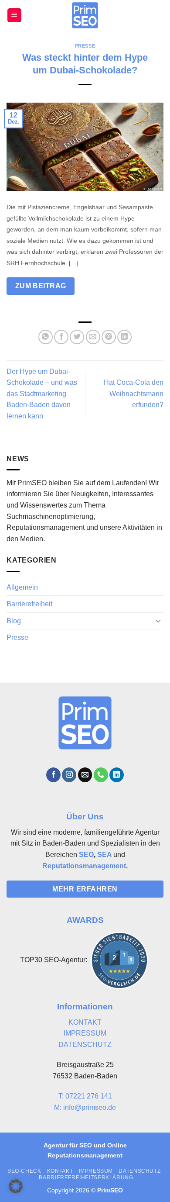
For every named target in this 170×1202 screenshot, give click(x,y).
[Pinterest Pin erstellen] (109, 337)
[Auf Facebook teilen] (61, 337)
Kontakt (60, 1171)
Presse (85, 45)
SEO (86, 854)
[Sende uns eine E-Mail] (85, 774)
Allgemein (22, 587)
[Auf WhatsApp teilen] (45, 337)
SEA (104, 854)
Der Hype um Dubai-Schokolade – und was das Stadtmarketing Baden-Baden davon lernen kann (42, 394)
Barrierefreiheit (29, 604)
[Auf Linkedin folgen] (116, 774)
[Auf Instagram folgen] (69, 774)
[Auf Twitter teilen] (77, 337)
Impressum (96, 1171)
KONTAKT (85, 1022)
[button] (14, 15)
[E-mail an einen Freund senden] (93, 337)
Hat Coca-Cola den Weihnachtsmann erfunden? (133, 393)
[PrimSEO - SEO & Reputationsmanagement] (85, 15)
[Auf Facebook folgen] (53, 774)
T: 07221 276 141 (85, 1096)
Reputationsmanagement (84, 866)
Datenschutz (139, 1171)
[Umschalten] (158, 620)
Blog (14, 621)
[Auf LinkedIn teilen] (124, 337)
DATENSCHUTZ (85, 1044)
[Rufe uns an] (101, 774)
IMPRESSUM (85, 1033)
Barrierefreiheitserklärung (86, 1177)
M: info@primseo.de (85, 1107)
